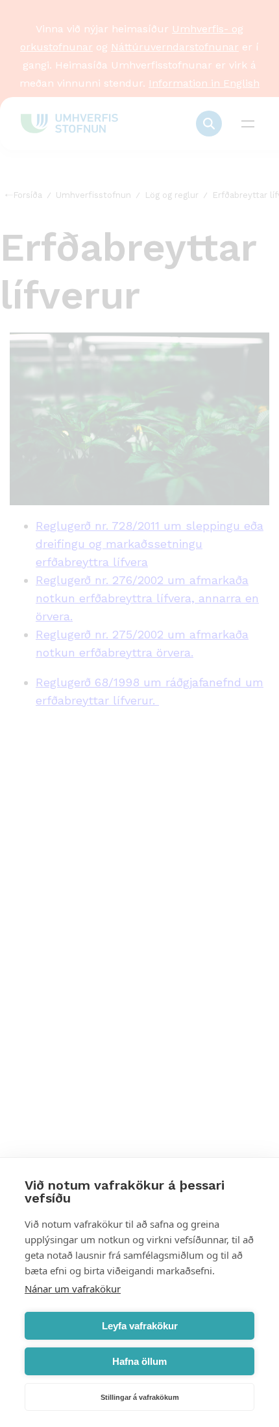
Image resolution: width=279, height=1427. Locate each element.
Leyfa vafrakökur (140, 1325)
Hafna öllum (139, 1361)
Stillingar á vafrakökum (140, 1397)
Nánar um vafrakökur (73, 1288)
